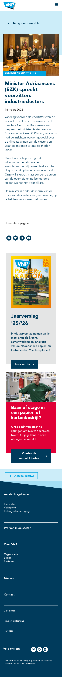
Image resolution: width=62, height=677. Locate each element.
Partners (9, 561)
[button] (56, 4)
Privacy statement (14, 621)
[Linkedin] (45, 649)
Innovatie (9, 504)
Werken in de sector (17, 528)
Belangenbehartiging (17, 511)
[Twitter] (33, 649)
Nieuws (9, 578)
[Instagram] (39, 649)
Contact (9, 594)
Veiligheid (10, 508)
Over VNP (10, 544)
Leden (8, 558)
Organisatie (11, 554)
